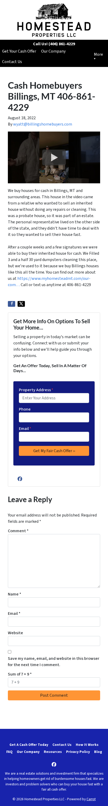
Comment (18, 531)
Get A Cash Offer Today (28, 744)
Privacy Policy (78, 751)
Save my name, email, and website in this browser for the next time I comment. (53, 662)
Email (25, 429)
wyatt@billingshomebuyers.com (42, 124)
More (98, 54)
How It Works (87, 744)
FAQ (9, 751)
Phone (25, 409)
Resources (53, 751)
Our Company (53, 51)
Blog (98, 751)
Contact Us (12, 62)
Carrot (91, 799)
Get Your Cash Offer (19, 51)
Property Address (36, 390)
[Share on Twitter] (21, 304)
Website (15, 633)
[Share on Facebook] (11, 304)
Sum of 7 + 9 (20, 674)
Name (14, 594)
